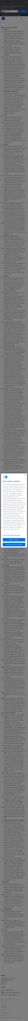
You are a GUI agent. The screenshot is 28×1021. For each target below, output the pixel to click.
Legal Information (15, 535)
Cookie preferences (14, 539)
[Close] (25, 475)
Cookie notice (7, 535)
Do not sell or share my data (14, 544)
